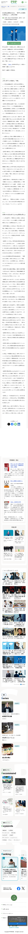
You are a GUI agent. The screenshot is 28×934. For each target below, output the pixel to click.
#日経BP (11, 835)
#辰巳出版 (13, 832)
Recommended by (17, 684)
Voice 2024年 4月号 (16, 502)
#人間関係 (11, 830)
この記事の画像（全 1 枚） (15, 43)
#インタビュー (17, 840)
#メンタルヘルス (6, 832)
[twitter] (8, 424)
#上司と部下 (5, 835)
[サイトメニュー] (26, 2)
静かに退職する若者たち (16, 481)
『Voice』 (9, 64)
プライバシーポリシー (14, 921)
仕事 (23, 9)
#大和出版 (5, 840)
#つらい (10, 840)
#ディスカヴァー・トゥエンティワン (10, 837)
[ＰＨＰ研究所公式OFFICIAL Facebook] (18, 888)
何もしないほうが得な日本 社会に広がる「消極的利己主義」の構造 (17, 465)
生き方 (17, 703)
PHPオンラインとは (7, 904)
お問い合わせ (6, 909)
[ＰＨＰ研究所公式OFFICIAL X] (23, 888)
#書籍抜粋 (5, 830)
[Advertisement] (14, 442)
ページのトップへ (14, 898)
